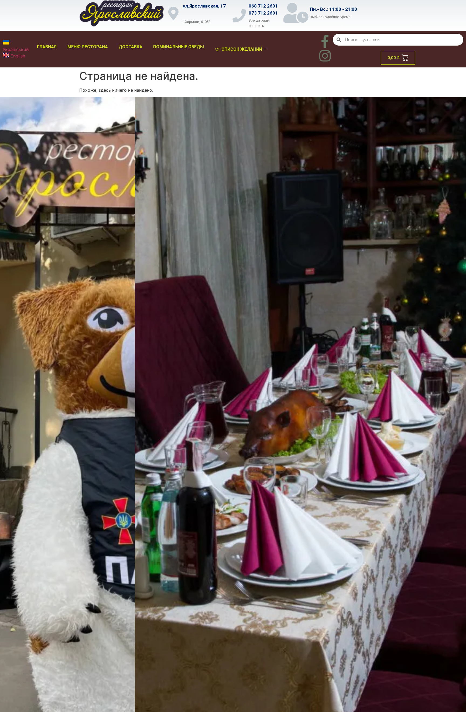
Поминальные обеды (178, 46)
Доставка (130, 46)
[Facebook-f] (324, 41)
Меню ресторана (87, 46)
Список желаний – (243, 49)
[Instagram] (324, 55)
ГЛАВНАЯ (47, 46)
